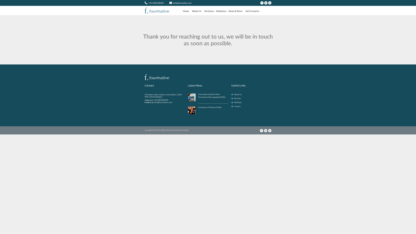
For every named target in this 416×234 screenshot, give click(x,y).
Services (208, 11)
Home (186, 11)
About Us (196, 11)
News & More (235, 11)
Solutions (220, 11)
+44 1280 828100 (156, 3)
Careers (237, 106)
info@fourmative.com (182, 3)
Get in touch (251, 11)
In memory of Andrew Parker (210, 107)
